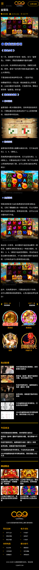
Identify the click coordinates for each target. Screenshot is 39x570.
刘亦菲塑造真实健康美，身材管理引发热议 (27, 367)
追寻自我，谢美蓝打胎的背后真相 (27, 395)
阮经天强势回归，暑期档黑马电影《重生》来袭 (27, 386)
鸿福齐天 (28, 350)
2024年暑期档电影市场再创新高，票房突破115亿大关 (27, 413)
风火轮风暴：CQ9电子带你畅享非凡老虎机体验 (28, 498)
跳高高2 (29, 327)
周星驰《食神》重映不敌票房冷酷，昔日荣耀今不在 (27, 377)
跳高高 (10, 327)
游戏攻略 (5, 14)
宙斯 (10, 350)
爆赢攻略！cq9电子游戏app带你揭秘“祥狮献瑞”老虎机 (10, 481)
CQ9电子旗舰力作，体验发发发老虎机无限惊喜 (9, 498)
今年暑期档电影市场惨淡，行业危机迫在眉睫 (27, 404)
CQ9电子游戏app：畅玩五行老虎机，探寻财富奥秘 (29, 481)
